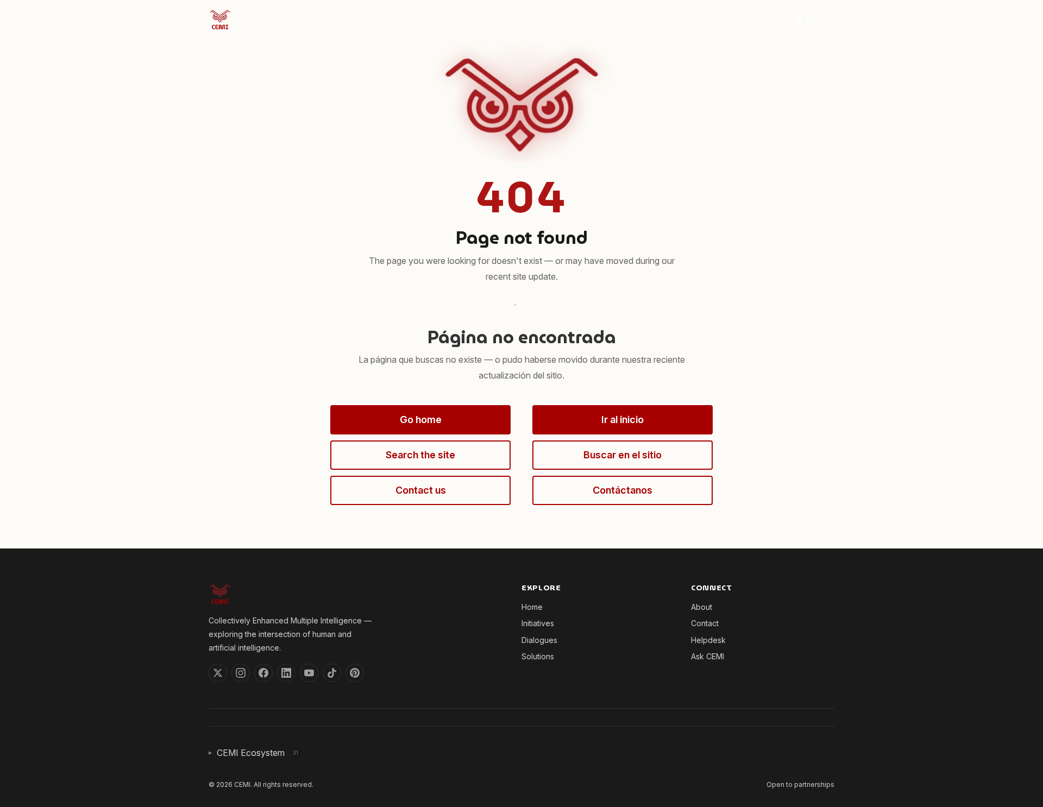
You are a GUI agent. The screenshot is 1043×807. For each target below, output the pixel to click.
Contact (705, 623)
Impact (687, 18)
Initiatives (548, 18)
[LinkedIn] (286, 673)
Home (505, 18)
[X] (218, 673)
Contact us (420, 490)
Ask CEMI (707, 656)
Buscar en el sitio (622, 455)
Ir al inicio (622, 419)
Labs (589, 18)
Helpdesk (708, 640)
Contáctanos (622, 490)
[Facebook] (263, 673)
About (724, 18)
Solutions (538, 656)
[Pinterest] (354, 673)
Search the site (420, 455)
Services (636, 18)
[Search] (764, 19)
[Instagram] (240, 673)
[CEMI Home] (220, 19)
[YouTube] (309, 673)
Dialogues (539, 640)
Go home (421, 419)
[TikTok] (332, 673)
